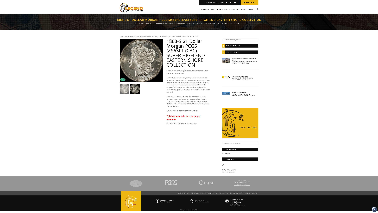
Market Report (223, 9)
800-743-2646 (229, 169)
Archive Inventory (207, 193)
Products (148, 24)
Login (221, 2)
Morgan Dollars (161, 24)
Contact (251, 9)
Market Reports (222, 193)
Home (141, 24)
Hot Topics (232, 9)
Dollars (132, 36)
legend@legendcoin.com (238, 206)
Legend (126, 36)
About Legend (241, 9)
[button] (374, 209)
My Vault (250, 2)
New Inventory (204, 9)
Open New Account (210, 2)
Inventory (213, 9)
